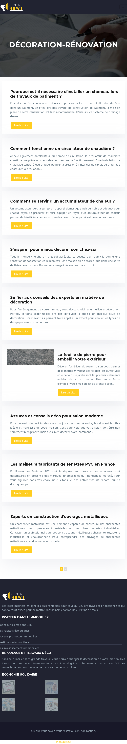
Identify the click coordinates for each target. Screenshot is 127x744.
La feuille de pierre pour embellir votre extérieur (81, 357)
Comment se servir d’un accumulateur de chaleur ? (62, 201)
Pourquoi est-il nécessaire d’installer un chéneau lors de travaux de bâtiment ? (64, 94)
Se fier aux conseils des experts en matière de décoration (57, 299)
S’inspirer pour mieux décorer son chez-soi (53, 249)
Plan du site (63, 742)
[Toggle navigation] (123, 6)
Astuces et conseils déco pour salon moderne (56, 416)
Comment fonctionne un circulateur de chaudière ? (62, 148)
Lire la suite (21, 125)
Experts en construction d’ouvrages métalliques (59, 516)
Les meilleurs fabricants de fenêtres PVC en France (62, 464)
